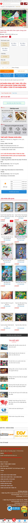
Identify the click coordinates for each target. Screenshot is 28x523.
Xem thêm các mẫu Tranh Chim (14, 103)
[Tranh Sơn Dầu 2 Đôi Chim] (21, 317)
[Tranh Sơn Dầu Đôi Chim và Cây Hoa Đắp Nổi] (7, 229)
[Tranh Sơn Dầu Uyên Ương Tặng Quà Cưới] (21, 295)
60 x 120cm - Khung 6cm (14, 44)
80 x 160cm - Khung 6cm (23, 44)
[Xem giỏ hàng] (25, 3)
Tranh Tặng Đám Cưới (6, 93)
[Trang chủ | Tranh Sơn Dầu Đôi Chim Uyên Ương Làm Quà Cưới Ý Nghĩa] (1, 4)
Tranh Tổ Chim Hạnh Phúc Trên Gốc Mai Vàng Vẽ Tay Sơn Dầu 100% (7, 216)
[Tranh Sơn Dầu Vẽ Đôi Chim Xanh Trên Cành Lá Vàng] (21, 273)
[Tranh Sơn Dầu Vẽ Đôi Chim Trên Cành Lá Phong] (21, 229)
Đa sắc (5, 62)
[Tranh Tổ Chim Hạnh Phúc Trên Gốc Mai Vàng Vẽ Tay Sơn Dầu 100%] (7, 207)
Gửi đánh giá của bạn (14, 191)
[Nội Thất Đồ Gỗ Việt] (21, 434)
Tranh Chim (14, 93)
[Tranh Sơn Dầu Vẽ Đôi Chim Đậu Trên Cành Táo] (7, 251)
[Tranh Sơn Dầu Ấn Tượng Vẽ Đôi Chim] (7, 295)
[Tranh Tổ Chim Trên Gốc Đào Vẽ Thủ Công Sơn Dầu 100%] (21, 207)
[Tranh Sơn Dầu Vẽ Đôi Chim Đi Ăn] (7, 317)
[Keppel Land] (7, 434)
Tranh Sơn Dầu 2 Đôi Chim (21, 325)
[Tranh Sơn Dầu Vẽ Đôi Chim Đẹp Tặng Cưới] (7, 273)
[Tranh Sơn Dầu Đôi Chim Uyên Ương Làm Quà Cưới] (14, 27)
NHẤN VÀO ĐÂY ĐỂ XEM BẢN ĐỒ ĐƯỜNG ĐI (13, 147)
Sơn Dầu (5, 56)
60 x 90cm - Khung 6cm (5, 44)
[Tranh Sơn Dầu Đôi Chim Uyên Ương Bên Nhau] (21, 251)
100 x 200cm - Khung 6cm (5, 49)
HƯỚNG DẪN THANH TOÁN (8, 149)
